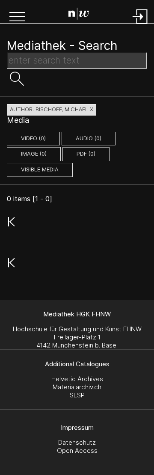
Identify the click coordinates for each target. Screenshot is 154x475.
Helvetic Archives (77, 379)
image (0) (34, 154)
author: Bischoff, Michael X (51, 109)
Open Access (77, 450)
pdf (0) (86, 154)
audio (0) (88, 138)
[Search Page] (78, 15)
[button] (17, 17)
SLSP (77, 395)
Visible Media (40, 169)
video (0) (33, 138)
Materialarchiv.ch (77, 387)
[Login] (140, 24)
